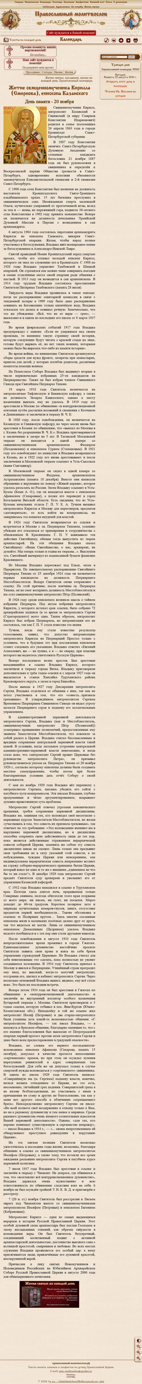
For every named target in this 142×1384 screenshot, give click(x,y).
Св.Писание (49, 6)
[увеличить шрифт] (138, 1358)
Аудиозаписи (63, 6)
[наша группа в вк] (114, 39)
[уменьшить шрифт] (138, 1346)
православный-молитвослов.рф (71, 1363)
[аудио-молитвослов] (107, 39)
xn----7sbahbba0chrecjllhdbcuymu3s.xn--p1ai (78, 1381)
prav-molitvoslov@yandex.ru (75, 1371)
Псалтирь (57, 2)
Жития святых (91, 6)
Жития (69, 72)
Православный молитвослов (71, 14)
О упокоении (120, 2)
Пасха (109, 2)
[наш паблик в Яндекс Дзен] (121, 39)
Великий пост (97, 2)
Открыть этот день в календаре (120, 84)
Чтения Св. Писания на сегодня (120, 93)
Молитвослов (32, 2)
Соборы (47, 72)
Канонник (69, 2)
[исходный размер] (138, 1352)
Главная (19, 2)
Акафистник (82, 2)
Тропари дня (120, 67)
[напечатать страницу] (136, 39)
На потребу (77, 6)
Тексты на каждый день (25, 40)
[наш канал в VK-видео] (129, 39)
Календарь (45, 2)
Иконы (58, 72)
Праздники (33, 72)
